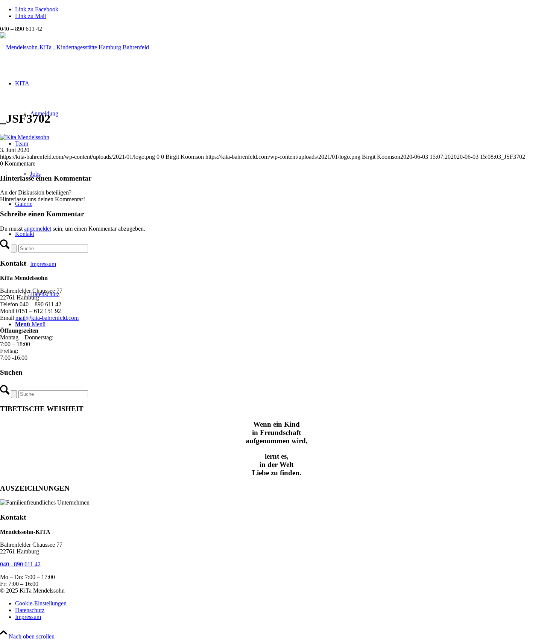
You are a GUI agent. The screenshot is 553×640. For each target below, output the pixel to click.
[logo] (74, 47)
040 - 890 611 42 (20, 564)
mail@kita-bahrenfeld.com (47, 318)
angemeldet (37, 228)
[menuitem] (284, 603)
